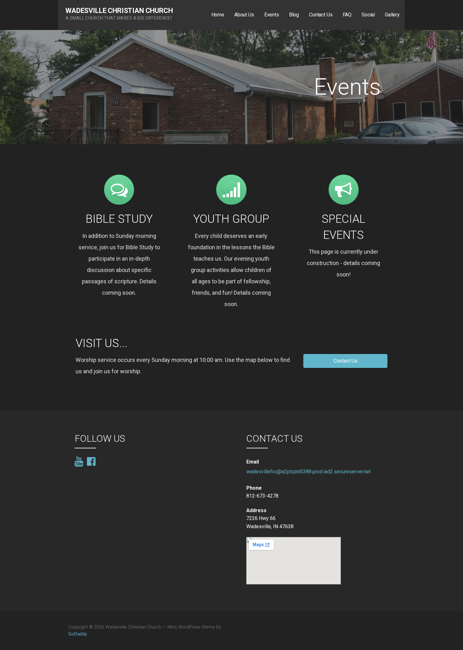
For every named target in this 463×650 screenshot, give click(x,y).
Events (271, 15)
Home (217, 15)
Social (368, 15)
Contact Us (320, 15)
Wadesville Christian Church (119, 11)
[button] (345, 361)
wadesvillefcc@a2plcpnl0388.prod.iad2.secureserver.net (308, 472)
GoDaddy (77, 634)
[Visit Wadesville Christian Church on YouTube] (79, 462)
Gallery (392, 15)
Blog (294, 15)
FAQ (347, 15)
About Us (244, 15)
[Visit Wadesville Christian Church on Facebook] (91, 461)
